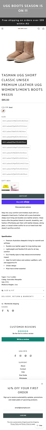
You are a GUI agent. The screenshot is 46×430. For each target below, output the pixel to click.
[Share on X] (7, 311)
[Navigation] (2, 28)
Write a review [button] (23, 339)
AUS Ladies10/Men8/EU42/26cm (14, 153)
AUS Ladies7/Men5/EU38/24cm (14, 131)
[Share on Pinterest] (13, 311)
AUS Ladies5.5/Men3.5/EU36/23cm (15, 121)
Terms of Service (27, 424)
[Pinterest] (25, 355)
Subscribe (23, 415)
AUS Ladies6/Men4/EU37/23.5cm (14, 126)
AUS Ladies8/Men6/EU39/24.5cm (14, 137)
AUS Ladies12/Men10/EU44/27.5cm (15, 163)
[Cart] (43, 28)
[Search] (38, 28)
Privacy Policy (15, 424)
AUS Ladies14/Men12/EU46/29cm (14, 174)
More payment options (23, 207)
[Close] (42, 383)
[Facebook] (15, 355)
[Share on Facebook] (2, 311)
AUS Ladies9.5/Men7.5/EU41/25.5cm (15, 147)
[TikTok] (30, 355)
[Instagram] (20, 355)
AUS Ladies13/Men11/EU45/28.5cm (15, 169)
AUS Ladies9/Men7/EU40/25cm (14, 142)
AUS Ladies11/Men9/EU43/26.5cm (14, 158)
